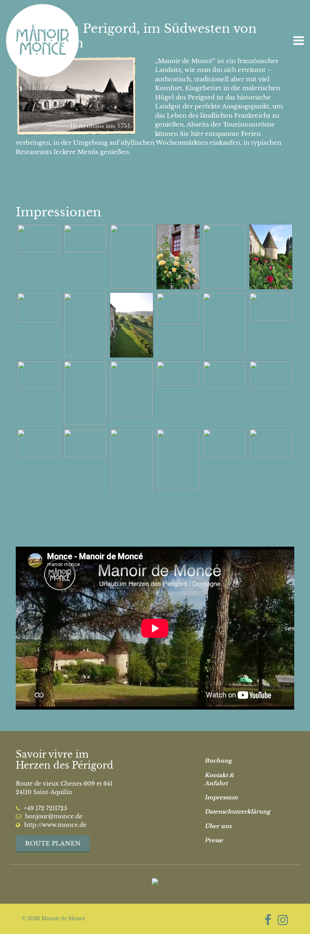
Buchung (218, 760)
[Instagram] (283, 920)
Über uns (218, 826)
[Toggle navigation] (298, 40)
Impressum (221, 797)
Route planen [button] (53, 843)
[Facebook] (267, 920)
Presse (214, 840)
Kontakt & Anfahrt (219, 779)
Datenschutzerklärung (231, 811)
